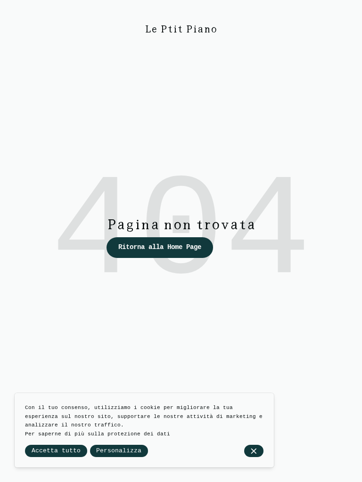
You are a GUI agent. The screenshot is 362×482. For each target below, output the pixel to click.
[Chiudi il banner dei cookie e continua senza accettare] (253, 451)
